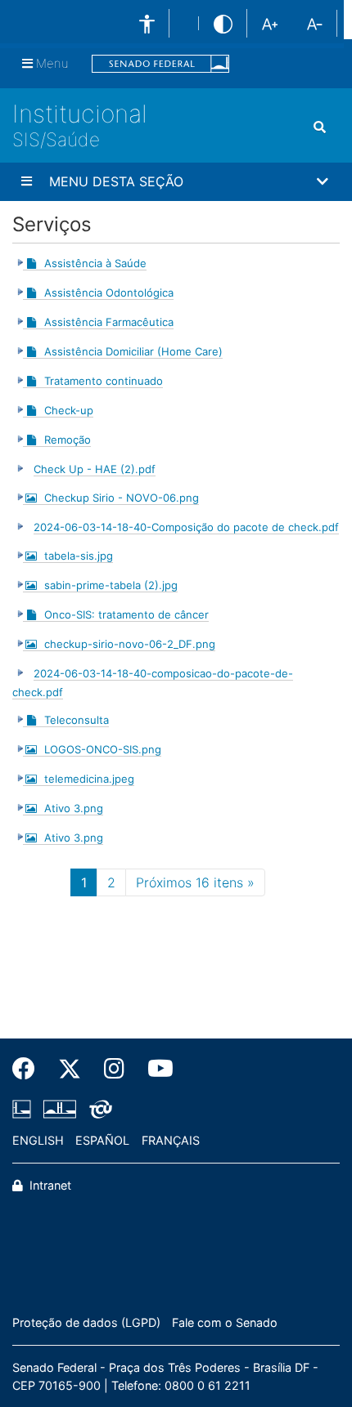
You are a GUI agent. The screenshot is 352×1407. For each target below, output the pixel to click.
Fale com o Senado (225, 1322)
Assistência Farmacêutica (109, 321)
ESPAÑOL (102, 1140)
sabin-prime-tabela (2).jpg (111, 585)
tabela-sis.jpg (78, 555)
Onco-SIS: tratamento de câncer (126, 614)
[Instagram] (114, 1069)
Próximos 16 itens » (195, 882)
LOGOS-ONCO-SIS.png (102, 749)
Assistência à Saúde (95, 263)
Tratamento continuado (103, 380)
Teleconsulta (76, 719)
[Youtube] (155, 1069)
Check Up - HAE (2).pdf (95, 469)
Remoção (67, 439)
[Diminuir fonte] (314, 22)
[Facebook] (29, 1069)
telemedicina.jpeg (89, 778)
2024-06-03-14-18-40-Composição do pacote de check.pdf (186, 527)
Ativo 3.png (73, 808)
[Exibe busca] (320, 128)
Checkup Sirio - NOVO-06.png (121, 497)
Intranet (48, 1185)
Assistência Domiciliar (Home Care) (133, 351)
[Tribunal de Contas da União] (97, 1109)
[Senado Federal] (160, 64)
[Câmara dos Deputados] (24, 1109)
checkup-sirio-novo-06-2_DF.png (129, 643)
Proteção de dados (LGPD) (86, 1322)
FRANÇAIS (171, 1140)
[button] (176, 182)
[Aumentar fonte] (269, 22)
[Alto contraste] (223, 23)
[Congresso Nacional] (60, 1109)
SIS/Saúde (56, 139)
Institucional (79, 113)
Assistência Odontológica (109, 292)
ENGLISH (38, 1140)
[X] (70, 1069)
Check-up (68, 410)
